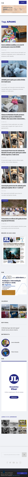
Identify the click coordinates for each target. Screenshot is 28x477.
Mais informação (16, 475)
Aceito (22, 473)
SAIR (22, 2)
